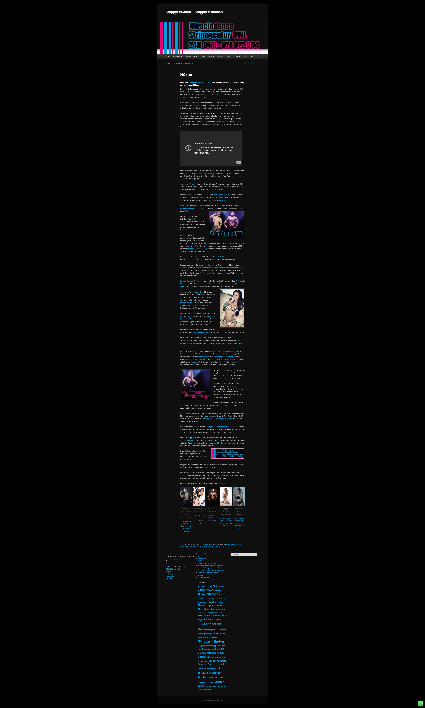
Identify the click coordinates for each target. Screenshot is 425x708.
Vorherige (247, 63)
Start (167, 56)
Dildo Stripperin (214, 590)
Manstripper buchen (210, 605)
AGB (199, 556)
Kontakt (220, 56)
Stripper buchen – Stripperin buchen (194, 11)
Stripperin (210, 633)
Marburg (220, 609)
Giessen (214, 599)
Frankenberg (170, 576)
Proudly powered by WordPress (212, 700)
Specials (211, 56)
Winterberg (169, 574)
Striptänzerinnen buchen (217, 686)
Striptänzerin (216, 677)
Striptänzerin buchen (206, 682)
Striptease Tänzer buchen (209, 664)
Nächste (255, 63)
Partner (200, 561)
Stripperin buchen (191, 56)
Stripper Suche (203, 661)
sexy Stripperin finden (210, 615)
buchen (209, 586)
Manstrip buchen (231, 544)
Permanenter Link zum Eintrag (215, 546)
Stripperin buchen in (200, 82)
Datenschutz (202, 554)
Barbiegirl (205, 173)
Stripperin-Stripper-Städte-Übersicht (210, 565)
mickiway (190, 63)
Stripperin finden (211, 641)
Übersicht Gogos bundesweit (208, 572)
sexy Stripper (212, 612)
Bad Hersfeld (202, 586)
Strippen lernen (203, 577)
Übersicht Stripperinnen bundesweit (210, 570)
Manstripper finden (208, 609)
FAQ (245, 56)
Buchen (228, 56)
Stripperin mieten (209, 648)
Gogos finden (189, 184)
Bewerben (238, 56)
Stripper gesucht (211, 629)
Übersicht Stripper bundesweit (208, 568)
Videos (200, 575)
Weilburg (169, 578)
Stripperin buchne (191, 546)
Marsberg (169, 571)
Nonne (212, 173)
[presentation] (177, 510)
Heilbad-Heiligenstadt (173, 569)
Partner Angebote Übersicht (207, 563)
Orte (252, 56)
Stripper (210, 619)
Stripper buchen (178, 56)
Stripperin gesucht (204, 646)
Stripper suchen (218, 660)
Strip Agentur (207, 544)
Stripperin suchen (216, 656)
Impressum (202, 558)
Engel (199, 173)
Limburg (206, 602)
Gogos (203, 56)
